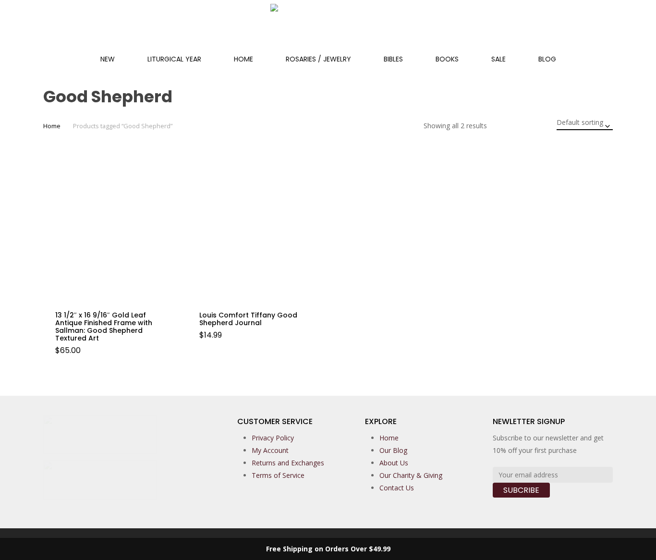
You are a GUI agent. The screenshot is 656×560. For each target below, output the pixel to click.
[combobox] (585, 122)
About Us (393, 462)
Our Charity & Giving (410, 475)
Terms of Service (278, 475)
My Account (270, 450)
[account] (612, 28)
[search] (587, 28)
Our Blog (393, 450)
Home (52, 126)
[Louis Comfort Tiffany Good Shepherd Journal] (255, 229)
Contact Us (396, 487)
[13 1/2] (111, 229)
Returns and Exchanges (288, 462)
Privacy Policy (273, 437)
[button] (82, 359)
